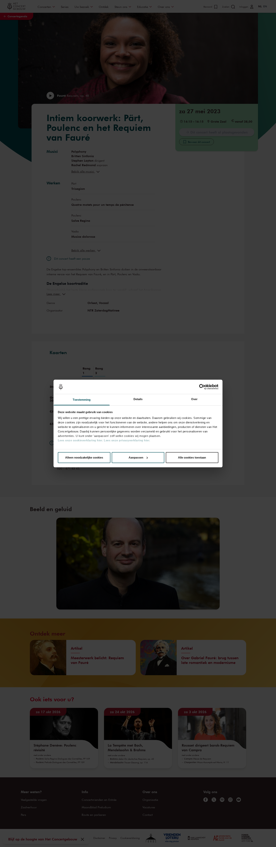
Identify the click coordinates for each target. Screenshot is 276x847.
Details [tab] (138, 399)
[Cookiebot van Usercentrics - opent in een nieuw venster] (202, 387)
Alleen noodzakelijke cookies (84, 457)
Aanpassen (136, 457)
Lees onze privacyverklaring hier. (127, 440)
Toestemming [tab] (81, 399)
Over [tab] (194, 399)
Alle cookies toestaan (192, 457)
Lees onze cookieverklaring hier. (80, 440)
